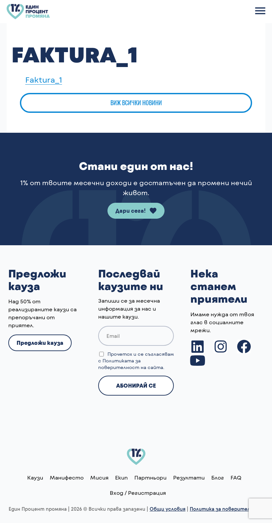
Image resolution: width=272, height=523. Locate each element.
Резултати (189, 477)
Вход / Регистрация (138, 492)
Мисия (99, 477)
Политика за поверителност (226, 509)
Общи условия (167, 509)
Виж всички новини (136, 103)
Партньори (150, 477)
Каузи (35, 477)
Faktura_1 (43, 79)
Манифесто (67, 477)
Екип (121, 477)
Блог (217, 477)
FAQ (236, 477)
